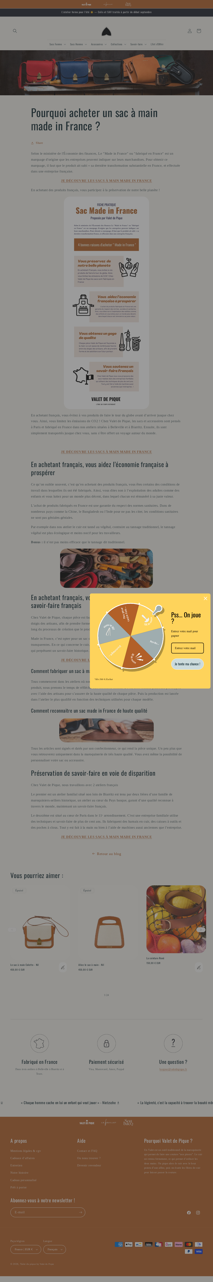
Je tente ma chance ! (187, 663)
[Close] (206, 598)
